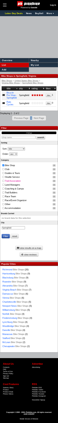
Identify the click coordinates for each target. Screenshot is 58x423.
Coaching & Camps (29, 188)
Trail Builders (29, 192)
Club (29, 169)
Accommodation (29, 208)
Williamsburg (14, 310)
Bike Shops (7, 81)
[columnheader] (4, 88)
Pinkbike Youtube (38, 394)
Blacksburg (13, 277)
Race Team (29, 196)
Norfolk (11, 314)
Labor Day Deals (14, 13)
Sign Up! (6, 376)
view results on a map (30, 248)
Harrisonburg (14, 273)
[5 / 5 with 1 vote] (37, 95)
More (49, 13)
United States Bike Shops (26, 81)
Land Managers (29, 184)
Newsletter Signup (38, 400)
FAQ (4, 369)
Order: (5, 154)
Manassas (13, 334)
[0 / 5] (37, 103)
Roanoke (12, 281)
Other (29, 204)
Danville (12, 330)
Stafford (12, 338)
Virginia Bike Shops (11, 83)
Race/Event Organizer (29, 200)
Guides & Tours (29, 173)
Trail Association (29, 181)
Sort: (4, 148)
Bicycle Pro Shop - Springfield (12, 95)
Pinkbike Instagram (39, 396)
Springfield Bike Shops (32, 83)
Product (6, 390)
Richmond (13, 269)
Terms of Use (8, 371)
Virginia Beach (15, 289)
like (48, 95)
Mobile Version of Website (29, 419)
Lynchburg (13, 322)
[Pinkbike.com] (29, 3)
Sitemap (6, 378)
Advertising (36, 367)
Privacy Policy (8, 373)
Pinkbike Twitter (37, 390)
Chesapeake (14, 346)
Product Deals (8, 392)
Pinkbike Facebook (39, 392)
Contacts (6, 367)
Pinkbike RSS (37, 387)
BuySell (39, 13)
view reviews (30, 254)
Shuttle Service (29, 177)
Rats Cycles (10, 103)
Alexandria (13, 285)
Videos (10, 394)
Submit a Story (8, 387)
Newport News (15, 306)
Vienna (11, 298)
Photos (5, 394)
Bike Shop (29, 165)
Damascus (13, 293)
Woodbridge (14, 326)
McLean (12, 342)
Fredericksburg (15, 318)
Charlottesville (15, 302)
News (29, 13)
